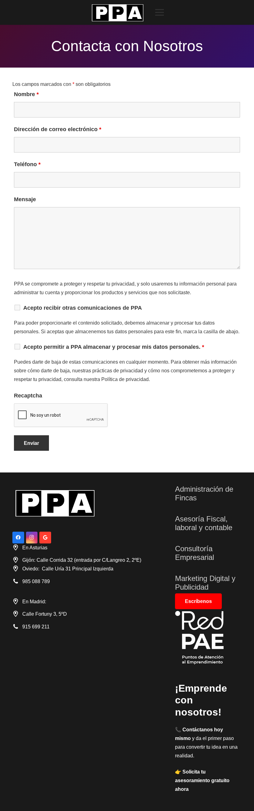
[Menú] (159, 12)
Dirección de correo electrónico (57, 129)
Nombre (26, 94)
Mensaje (25, 199)
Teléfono (27, 164)
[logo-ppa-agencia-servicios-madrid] (119, 12)
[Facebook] (18, 537)
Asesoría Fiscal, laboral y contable (203, 523)
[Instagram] (32, 537)
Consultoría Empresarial (194, 553)
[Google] (45, 537)
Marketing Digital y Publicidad (205, 583)
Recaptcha (28, 395)
